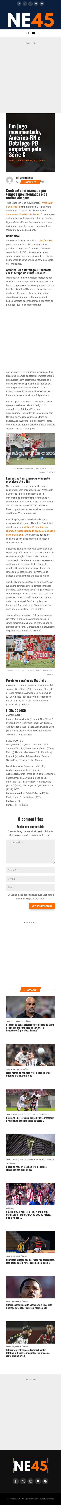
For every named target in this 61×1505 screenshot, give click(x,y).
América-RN (23, 160)
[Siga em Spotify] (42, 3)
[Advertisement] (30, 75)
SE (7, 1163)
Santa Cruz (20, 1021)
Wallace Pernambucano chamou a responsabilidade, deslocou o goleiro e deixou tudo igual (30, 531)
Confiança (31, 1159)
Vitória (25, 1069)
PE (14, 1021)
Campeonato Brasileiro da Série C (23, 214)
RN (34, 160)
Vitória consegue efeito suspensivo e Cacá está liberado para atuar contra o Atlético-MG (29, 1306)
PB (31, 160)
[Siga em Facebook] (19, 3)
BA (14, 1069)
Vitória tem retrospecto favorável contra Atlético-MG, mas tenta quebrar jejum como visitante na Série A (28, 1352)
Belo (51, 240)
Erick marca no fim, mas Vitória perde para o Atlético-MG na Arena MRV (28, 1074)
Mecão (43, 240)
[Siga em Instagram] (30, 3)
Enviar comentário (42, 905)
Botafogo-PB (14, 206)
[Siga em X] (25, 3)
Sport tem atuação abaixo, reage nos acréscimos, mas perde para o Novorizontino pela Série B (30, 1261)
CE (25, 1114)
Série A (9, 1069)
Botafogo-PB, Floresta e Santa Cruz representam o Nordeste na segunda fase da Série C (30, 1119)
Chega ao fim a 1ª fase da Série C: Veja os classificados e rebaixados (26, 1168)
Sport (18, 1256)
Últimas (41, 160)
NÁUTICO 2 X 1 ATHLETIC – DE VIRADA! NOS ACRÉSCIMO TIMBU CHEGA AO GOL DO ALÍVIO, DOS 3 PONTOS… (28, 1214)
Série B (9, 1256)
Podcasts (10, 1208)
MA (37, 1159)
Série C (12, 160)
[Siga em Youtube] (36, 3)
